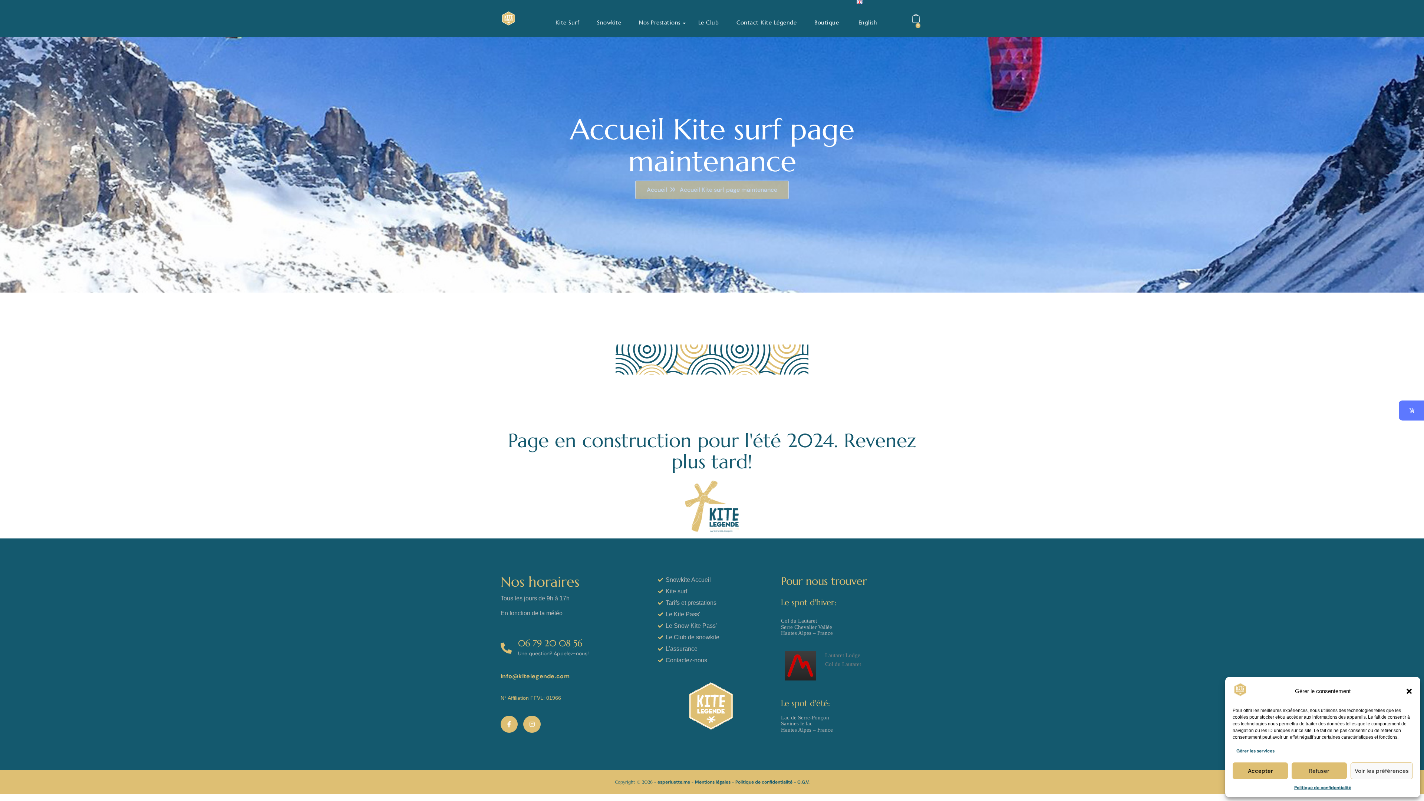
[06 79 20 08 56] (506, 647)
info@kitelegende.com (535, 676)
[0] (916, 18)
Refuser (1319, 771)
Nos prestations (659, 22)
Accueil (657, 190)
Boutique (826, 22)
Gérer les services (1255, 751)
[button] (1409, 691)
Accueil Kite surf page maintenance (728, 190)
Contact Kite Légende (766, 22)
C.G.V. (803, 782)
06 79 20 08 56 (550, 643)
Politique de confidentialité (1322, 788)
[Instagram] (531, 724)
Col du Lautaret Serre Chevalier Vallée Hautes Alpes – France (807, 627)
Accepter (1260, 771)
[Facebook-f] (509, 724)
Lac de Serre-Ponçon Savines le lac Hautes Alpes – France (807, 724)
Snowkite (609, 22)
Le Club (708, 22)
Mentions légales (713, 782)
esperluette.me (673, 782)
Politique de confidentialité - (766, 782)
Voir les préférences (1382, 771)
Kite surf (568, 22)
